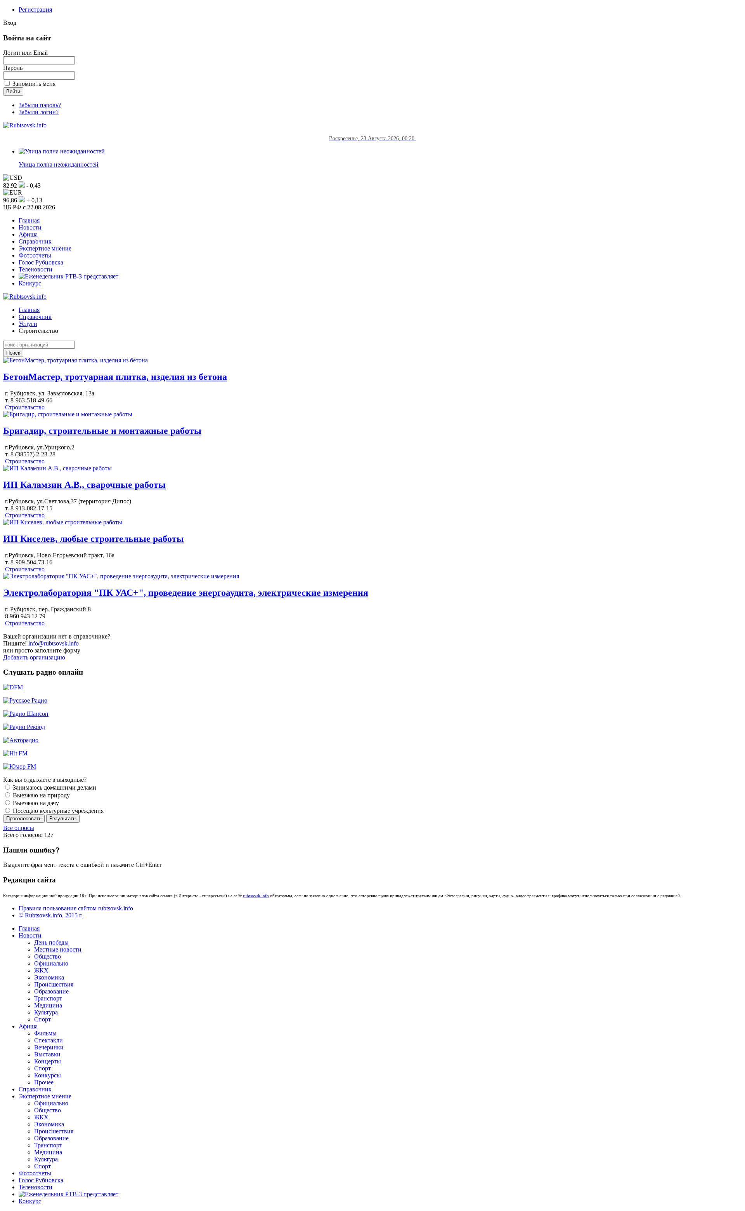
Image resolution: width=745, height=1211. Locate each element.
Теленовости (35, 269)
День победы (51, 942)
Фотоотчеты (35, 255)
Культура (46, 1012)
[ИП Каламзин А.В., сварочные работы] (57, 468)
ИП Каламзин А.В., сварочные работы (84, 485)
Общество (47, 956)
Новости (30, 227)
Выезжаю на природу (40, 795)
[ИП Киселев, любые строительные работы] (62, 522)
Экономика (49, 977)
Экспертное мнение (45, 248)
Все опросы (18, 828)
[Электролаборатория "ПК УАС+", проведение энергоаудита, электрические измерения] (121, 576)
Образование (51, 991)
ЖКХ (41, 970)
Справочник (35, 241)
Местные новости (57, 949)
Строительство (25, 407)
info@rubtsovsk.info (53, 643)
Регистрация (35, 9)
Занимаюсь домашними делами (53, 787)
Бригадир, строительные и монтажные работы (102, 431)
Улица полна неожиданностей (59, 164)
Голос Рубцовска (41, 262)
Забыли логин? (39, 112)
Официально (51, 963)
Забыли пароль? (40, 105)
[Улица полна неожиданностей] (62, 151)
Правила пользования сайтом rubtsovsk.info (76, 908)
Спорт (42, 1019)
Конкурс (30, 283)
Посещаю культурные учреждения (57, 810)
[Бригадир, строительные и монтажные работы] (67, 414)
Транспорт (48, 998)
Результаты (62, 818)
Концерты (47, 1061)
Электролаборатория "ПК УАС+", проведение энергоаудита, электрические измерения (185, 593)
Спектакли (48, 1040)
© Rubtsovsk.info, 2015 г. (51, 915)
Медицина (48, 1005)
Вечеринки (49, 1047)
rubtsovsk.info (256, 895)
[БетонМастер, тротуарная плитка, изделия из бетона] (75, 360)
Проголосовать (24, 818)
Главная (29, 220)
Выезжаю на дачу (35, 803)
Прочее (44, 1082)
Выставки (47, 1054)
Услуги (28, 323)
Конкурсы (47, 1075)
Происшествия (53, 984)
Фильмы (45, 1033)
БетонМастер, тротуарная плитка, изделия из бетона (115, 377)
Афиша (28, 234)
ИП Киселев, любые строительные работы (93, 539)
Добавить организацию (34, 657)
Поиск (13, 353)
